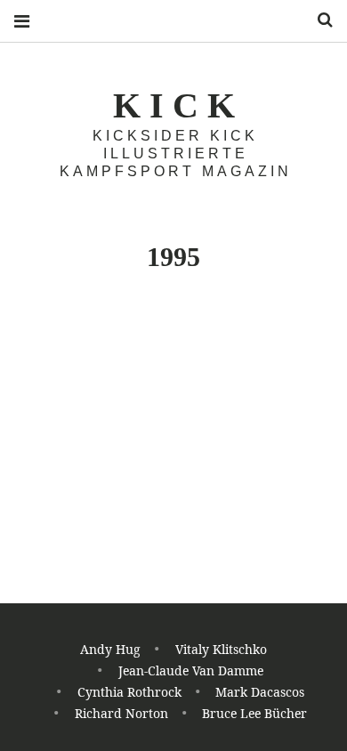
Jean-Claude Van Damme (190, 670)
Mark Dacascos (259, 691)
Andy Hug (110, 649)
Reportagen (124, 598)
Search (318, 20)
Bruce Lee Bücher (254, 713)
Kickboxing (49, 598)
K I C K (174, 105)
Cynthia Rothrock (129, 691)
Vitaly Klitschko (221, 649)
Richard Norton (121, 713)
